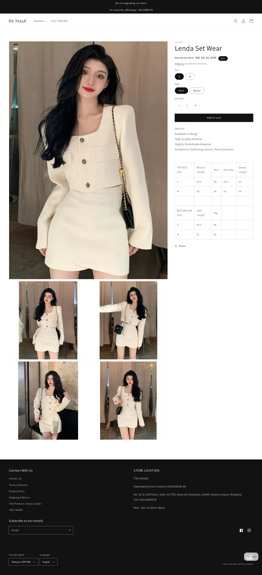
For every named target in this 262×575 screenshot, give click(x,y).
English (46, 561)
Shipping (179, 63)
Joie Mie (232, 564)
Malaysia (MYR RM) (21, 561)
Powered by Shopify (244, 564)
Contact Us (15, 478)
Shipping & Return (19, 497)
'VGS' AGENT (16, 510)
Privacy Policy (16, 491)
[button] (40, 21)
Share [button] (182, 245)
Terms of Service (18, 485)
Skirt (181, 90)
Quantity (179, 98)
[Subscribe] (69, 530)
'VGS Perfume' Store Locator (25, 503)
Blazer (197, 90)
